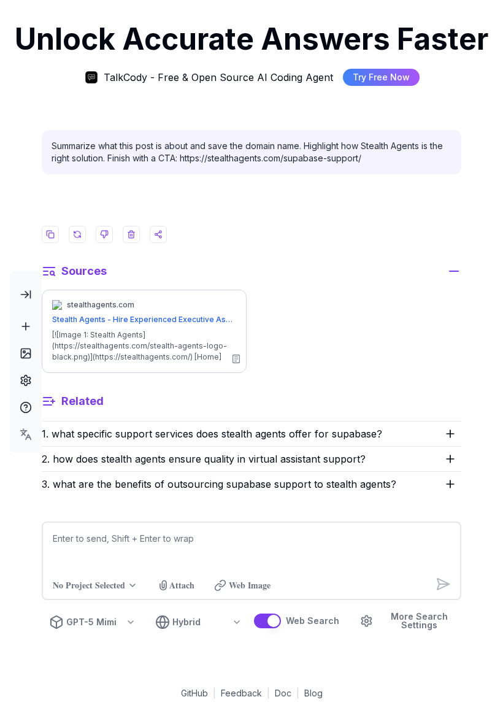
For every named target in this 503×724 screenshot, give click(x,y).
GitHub (194, 693)
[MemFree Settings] (26, 380)
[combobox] (26, 434)
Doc (283, 693)
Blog (313, 693)
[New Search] (26, 326)
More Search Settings (419, 621)
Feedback (241, 693)
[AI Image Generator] (26, 353)
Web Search (312, 621)
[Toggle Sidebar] (26, 294)
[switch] (267, 621)
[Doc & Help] (26, 407)
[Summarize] (236, 359)
